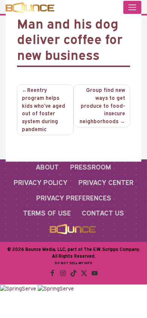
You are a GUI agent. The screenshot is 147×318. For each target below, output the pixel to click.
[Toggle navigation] (132, 7)
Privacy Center (105, 182)
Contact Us (103, 213)
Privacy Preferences (73, 198)
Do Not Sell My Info (73, 263)
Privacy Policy (40, 182)
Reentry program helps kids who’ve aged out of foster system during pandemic (43, 109)
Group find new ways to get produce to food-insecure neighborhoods (102, 105)
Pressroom (90, 167)
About (47, 167)
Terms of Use (47, 213)
